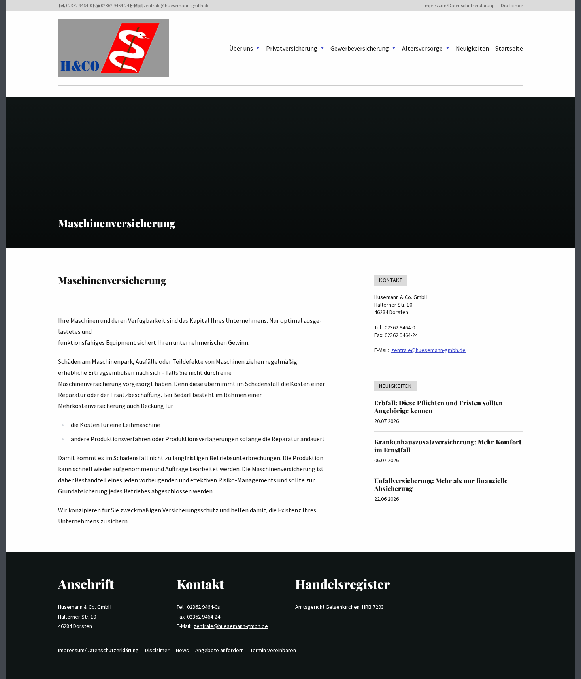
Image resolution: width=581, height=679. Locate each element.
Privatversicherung (291, 48)
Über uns (241, 48)
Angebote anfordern (219, 650)
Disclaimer (512, 5)
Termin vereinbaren (273, 650)
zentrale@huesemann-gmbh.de (176, 5)
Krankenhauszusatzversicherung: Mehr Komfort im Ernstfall (447, 446)
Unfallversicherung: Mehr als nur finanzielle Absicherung (440, 484)
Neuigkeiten (472, 48)
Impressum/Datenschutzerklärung (459, 5)
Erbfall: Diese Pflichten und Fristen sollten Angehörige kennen (438, 407)
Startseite (509, 48)
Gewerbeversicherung (359, 48)
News (182, 650)
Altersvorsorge (422, 48)
